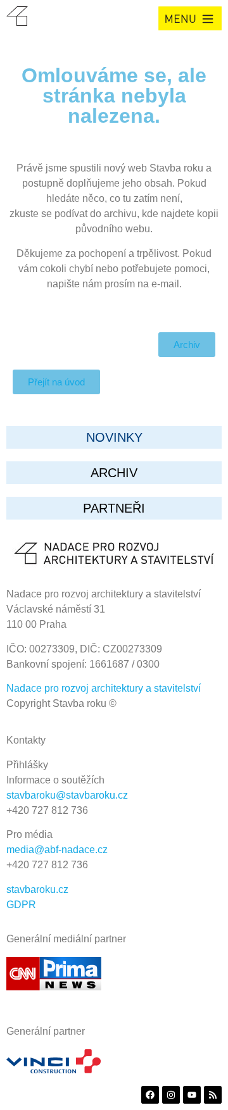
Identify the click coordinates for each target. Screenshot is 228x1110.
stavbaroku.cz (37, 889)
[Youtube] (192, 1095)
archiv (114, 473)
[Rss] (213, 1095)
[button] (190, 18)
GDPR (21, 904)
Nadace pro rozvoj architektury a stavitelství (103, 688)
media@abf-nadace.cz (57, 849)
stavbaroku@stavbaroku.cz (67, 795)
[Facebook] (150, 1095)
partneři (114, 508)
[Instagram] (171, 1095)
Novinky (114, 437)
